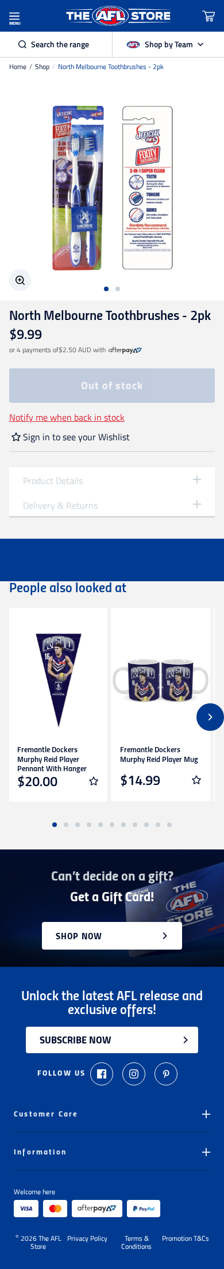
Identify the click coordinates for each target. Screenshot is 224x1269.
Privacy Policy (87, 1239)
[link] (125, 350)
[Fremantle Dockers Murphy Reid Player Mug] (160, 680)
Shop (42, 67)
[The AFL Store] (118, 16)
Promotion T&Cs (185, 1239)
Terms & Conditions (136, 1242)
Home (17, 67)
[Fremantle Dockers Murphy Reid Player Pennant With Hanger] (57, 680)
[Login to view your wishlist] (93, 781)
